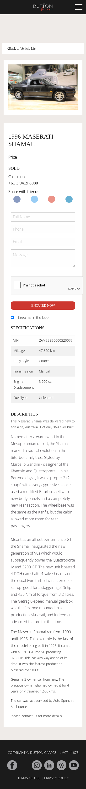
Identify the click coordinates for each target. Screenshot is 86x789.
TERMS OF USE (29, 778)
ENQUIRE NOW (43, 305)
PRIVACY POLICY (56, 778)
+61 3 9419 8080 (23, 183)
